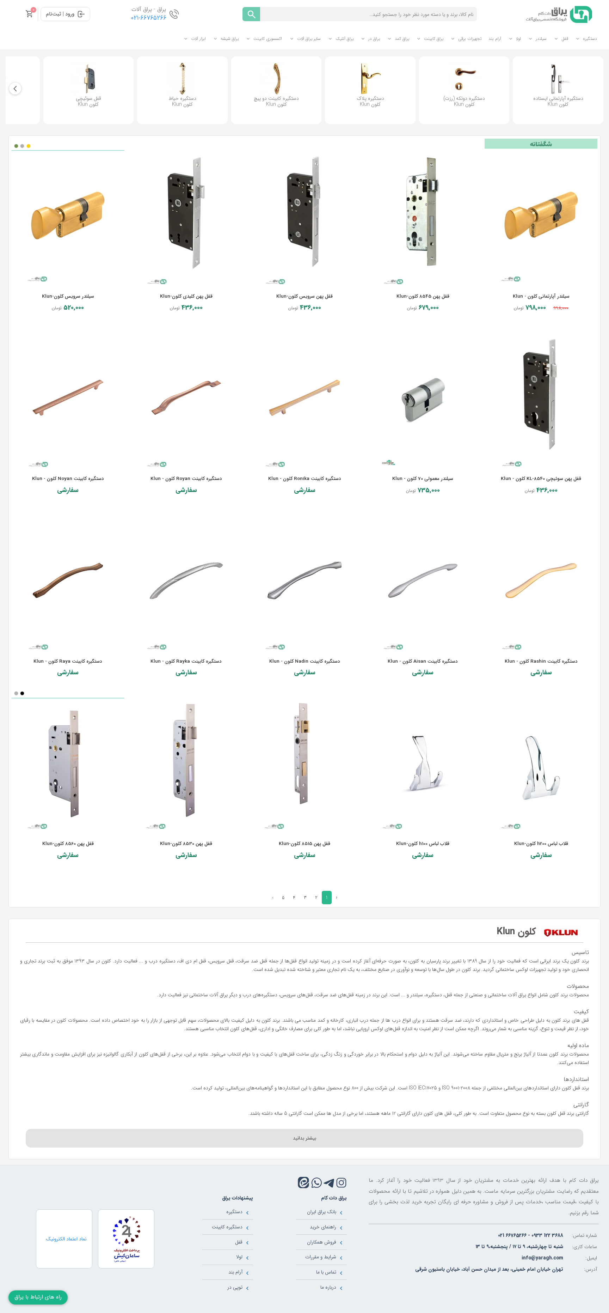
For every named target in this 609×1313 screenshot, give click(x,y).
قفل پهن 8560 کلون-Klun (68, 843)
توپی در (234, 1287)
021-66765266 (148, 18)
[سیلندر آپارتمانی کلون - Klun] (541, 215)
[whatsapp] (316, 1183)
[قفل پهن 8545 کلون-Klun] (422, 215)
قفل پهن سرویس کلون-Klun (304, 296)
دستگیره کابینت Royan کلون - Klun (186, 478)
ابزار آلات (198, 38)
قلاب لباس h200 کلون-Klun (541, 843)
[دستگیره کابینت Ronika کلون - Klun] (304, 398)
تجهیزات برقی (469, 38)
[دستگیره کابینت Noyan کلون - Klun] (68, 398)
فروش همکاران (321, 1242)
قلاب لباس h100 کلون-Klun (422, 843)
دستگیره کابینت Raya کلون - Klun (67, 661)
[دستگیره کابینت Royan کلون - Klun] (186, 398)
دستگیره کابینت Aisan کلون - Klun (423, 661)
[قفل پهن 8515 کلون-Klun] (304, 763)
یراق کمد (402, 38)
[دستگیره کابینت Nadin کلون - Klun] (304, 580)
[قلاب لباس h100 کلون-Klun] (422, 763)
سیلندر (541, 38)
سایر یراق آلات (309, 38)
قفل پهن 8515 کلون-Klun (304, 843)
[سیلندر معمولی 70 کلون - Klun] (422, 398)
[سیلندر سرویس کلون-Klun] (68, 215)
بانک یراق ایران (321, 1212)
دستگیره (590, 38)
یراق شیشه (230, 38)
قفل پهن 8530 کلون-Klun (186, 843)
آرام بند (494, 38)
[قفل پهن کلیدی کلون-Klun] (186, 215)
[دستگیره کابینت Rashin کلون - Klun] (541, 580)
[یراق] (558, 14)
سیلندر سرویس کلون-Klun (68, 296)
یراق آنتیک (344, 38)
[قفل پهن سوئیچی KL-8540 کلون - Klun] (541, 398)
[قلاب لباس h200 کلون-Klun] (541, 763)
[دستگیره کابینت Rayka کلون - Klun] (186, 580)
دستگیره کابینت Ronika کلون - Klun (304, 478)
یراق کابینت (433, 38)
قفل (564, 38)
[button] (15, 89)
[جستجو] (251, 14)
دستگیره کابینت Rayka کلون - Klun (186, 661)
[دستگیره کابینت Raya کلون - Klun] (68, 580)
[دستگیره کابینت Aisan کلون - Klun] (422, 580)
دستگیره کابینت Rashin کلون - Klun (541, 661)
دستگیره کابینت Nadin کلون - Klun (304, 661)
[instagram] (341, 1183)
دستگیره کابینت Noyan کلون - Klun (68, 478)
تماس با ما (326, 1272)
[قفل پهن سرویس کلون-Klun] (304, 215)
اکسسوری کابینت (267, 38)
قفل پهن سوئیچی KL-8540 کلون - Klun (541, 478)
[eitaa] (303, 1182)
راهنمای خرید (323, 1227)
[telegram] (329, 1183)
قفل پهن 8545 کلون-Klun (422, 296)
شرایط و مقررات (320, 1257)
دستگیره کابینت (227, 1227)
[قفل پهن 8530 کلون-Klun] (186, 763)
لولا (518, 38)
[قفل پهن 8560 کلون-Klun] (68, 763)
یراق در (374, 38)
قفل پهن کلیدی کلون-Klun (186, 296)
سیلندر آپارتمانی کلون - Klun (541, 296)
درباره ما (328, 1287)
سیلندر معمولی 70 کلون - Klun (422, 478)
